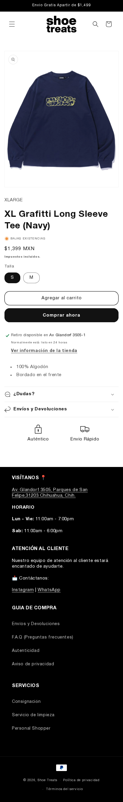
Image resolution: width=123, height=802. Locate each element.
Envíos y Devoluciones (36, 624)
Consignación (26, 702)
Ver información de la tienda (44, 351)
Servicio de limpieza (33, 715)
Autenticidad (25, 651)
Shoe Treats (47, 779)
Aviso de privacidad (33, 664)
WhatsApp (49, 590)
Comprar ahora (61, 315)
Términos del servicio (64, 789)
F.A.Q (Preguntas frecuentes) (42, 637)
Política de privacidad (81, 780)
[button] (12, 24)
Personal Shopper (31, 729)
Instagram (23, 590)
